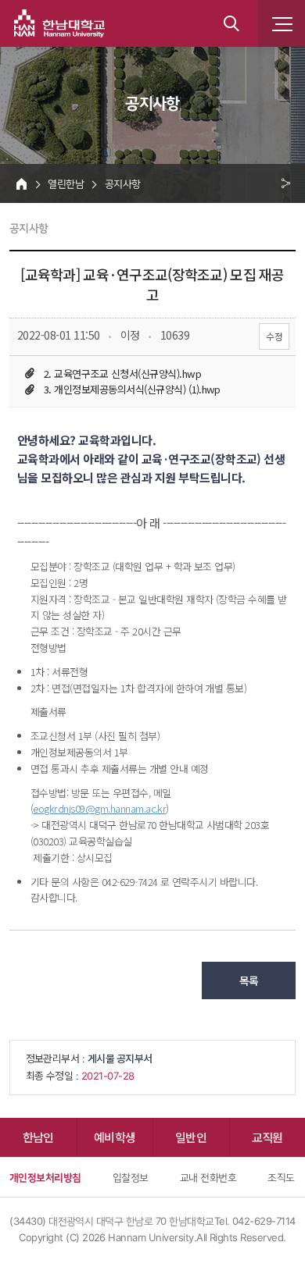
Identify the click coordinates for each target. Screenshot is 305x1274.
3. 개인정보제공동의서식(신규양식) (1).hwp (132, 389)
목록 (249, 980)
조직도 (280, 1177)
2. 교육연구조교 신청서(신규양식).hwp (122, 373)
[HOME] (21, 183)
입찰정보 (131, 1177)
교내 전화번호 (208, 1177)
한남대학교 (59, 23)
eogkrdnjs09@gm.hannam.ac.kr (99, 808)
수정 (274, 336)
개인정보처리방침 (45, 1177)
